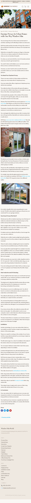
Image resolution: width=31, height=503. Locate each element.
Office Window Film (5, 457)
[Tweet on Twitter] (5, 410)
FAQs (2, 471)
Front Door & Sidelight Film (7, 460)
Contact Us (3, 465)
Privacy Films (4, 440)
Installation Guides (5, 469)
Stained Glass (4, 442)
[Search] (22, 6)
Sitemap (3, 477)
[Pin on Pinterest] (10, 410)
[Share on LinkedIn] (7, 410)
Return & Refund (5, 475)
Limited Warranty (5, 473)
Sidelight (3, 452)
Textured (3, 450)
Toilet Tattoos (4, 454)
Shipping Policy (4, 467)
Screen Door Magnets (6, 446)
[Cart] (25, 6)
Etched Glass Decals (6, 448)
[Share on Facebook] (2, 410)
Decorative (3, 444)
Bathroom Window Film (6, 456)
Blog (2, 479)
